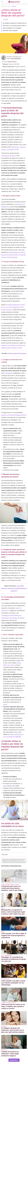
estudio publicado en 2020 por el (13, 307)
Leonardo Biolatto (16, 58)
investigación (8, 373)
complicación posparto (8, 155)
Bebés (2, 931)
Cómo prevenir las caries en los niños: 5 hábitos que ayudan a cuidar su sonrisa (13, 1006)
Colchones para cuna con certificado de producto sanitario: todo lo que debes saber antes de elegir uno (12, 888)
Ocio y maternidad (6, 955)
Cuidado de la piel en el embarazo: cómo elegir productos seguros (10, 1054)
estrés (5, 704)
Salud (3, 908)
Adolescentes (5, 979)
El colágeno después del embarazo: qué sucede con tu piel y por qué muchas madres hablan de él (12, 1030)
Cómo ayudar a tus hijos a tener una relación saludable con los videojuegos (13, 983)
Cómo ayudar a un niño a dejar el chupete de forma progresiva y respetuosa (13, 935)
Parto (9, 6)
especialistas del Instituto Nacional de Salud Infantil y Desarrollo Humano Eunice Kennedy (13, 255)
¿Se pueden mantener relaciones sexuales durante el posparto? (14, 588)
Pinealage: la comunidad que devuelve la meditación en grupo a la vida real (13, 959)
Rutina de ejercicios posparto (17, 353)
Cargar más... (14, 1060)
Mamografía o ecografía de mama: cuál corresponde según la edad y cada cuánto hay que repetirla (13, 912)
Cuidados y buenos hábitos (8, 1002)
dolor (20, 293)
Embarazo (3, 6)
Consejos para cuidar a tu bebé (10, 884)
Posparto (14, 6)
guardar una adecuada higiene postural (13, 415)
